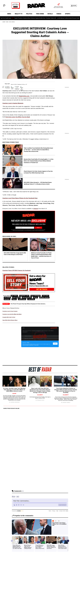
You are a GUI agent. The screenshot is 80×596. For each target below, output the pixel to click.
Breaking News (26, 297)
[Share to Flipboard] (17, 87)
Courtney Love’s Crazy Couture (9, 311)
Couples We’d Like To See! (8, 317)
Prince (14, 299)
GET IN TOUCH (41, 289)
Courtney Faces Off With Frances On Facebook (16, 270)
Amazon (35, 208)
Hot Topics (12, 21)
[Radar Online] (36, 5)
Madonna (7, 299)
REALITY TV (18, 14)
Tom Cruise (31, 299)
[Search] (4, 6)
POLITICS (29, 14)
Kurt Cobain (16, 297)
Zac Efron (7, 297)
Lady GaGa (45, 295)
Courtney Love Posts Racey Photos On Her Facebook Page (20, 198)
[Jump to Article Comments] (3, 87)
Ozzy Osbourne (35, 295)
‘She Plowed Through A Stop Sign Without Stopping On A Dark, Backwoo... (28, 303)
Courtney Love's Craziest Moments (12, 103)
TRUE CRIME (40, 14)
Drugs (35, 297)
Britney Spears (44, 297)
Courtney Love (24, 295)
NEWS (9, 14)
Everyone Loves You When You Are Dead (18, 117)
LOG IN (74, 5)
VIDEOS (58, 14)
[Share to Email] (21, 87)
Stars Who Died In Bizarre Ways (9, 320)
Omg (7, 21)
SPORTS (67, 14)
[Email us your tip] (16, 8)
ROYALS (50, 14)
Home (3, 21)
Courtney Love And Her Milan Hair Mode (12, 314)
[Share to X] (12, 87)
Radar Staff (7, 83)
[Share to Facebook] (7, 87)
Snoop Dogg (22, 299)
